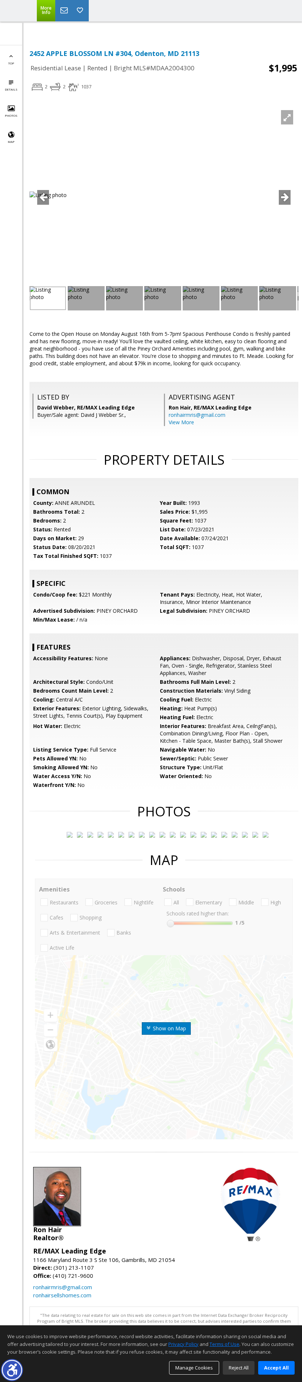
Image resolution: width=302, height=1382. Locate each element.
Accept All (276, 1367)
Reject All (239, 1367)
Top (11, 63)
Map (11, 142)
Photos (11, 115)
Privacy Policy (183, 1344)
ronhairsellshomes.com (62, 1295)
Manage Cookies (194, 1367)
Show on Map (168, 1028)
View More (181, 422)
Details (11, 89)
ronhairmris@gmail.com (197, 414)
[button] (12, 1370)
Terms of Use (224, 1344)
